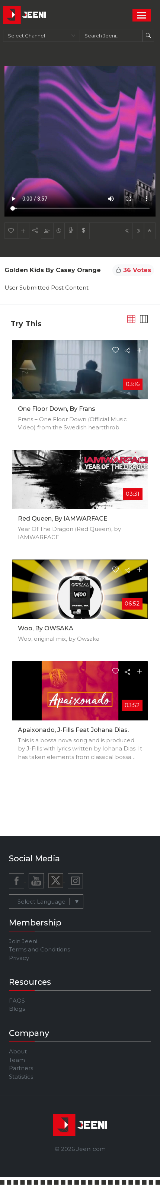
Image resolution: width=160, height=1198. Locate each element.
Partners (21, 1068)
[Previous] (127, 231)
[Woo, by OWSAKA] (80, 597)
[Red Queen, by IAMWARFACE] (80, 487)
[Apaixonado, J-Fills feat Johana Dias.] (80, 698)
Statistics (21, 1076)
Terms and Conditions (39, 949)
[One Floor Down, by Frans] (80, 377)
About (18, 1051)
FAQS (17, 1000)
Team (17, 1059)
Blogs (17, 1008)
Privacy (19, 957)
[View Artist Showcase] (70, 231)
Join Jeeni (23, 941)
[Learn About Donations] (83, 231)
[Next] (138, 231)
